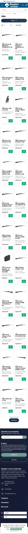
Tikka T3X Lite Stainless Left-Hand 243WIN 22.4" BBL (20, 368)
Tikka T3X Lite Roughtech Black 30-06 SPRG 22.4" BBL (7, 205)
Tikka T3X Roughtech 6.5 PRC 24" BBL (7, 78)
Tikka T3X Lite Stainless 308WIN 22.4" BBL (19, 302)
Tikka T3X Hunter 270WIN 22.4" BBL (6, 236)
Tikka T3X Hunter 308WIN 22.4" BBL (19, 78)
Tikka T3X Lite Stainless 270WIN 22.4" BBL (19, 400)
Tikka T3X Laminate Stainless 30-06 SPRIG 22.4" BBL (7, 173)
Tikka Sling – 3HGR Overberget (6, 109)
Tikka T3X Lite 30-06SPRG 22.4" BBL (6, 141)
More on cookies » (14, 531)
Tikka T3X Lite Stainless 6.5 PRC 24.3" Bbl (6, 336)
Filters (13, 20)
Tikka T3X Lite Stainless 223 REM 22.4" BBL (19, 237)
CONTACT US (14, 454)
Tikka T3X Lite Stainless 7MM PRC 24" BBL (20, 110)
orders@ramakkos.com (10, 493)
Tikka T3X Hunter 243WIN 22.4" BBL (19, 268)
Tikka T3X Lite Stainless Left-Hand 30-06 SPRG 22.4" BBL (7, 303)
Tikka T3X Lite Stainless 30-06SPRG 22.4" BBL (19, 173)
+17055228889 (7, 489)
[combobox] (12, 9)
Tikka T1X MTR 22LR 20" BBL (7, 399)
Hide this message (16, 529)
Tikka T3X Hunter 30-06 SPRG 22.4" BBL (20, 141)
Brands (8, 13)
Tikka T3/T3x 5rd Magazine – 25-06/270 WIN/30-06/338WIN (6, 270)
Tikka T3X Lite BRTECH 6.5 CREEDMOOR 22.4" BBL (19, 46)
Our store (14, 459)
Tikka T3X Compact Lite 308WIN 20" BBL (20, 204)
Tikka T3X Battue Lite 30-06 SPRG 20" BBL (20, 335)
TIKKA (14, 13)
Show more (14, 420)
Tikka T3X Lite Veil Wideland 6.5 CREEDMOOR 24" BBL (7, 46)
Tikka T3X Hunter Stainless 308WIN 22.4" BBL (6, 368)
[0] (26, 5)
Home (2, 13)
